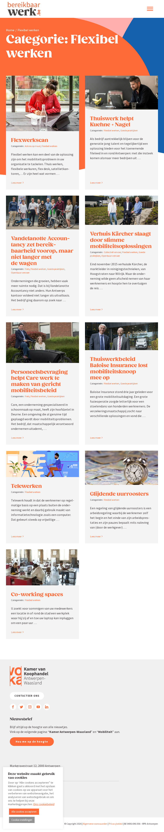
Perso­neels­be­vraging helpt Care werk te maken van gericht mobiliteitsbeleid (39, 381)
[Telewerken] (42, 464)
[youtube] (38, 707)
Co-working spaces (37, 594)
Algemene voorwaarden (95, 823)
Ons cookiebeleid (43, 804)
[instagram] (30, 707)
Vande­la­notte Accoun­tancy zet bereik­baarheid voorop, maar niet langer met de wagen (42, 250)
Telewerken (26, 486)
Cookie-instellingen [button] (21, 820)
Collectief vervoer (112, 252)
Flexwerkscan (29, 140)
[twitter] (21, 707)
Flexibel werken (49, 146)
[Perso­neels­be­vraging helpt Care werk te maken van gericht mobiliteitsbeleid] (42, 342)
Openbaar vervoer (20, 272)
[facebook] (13, 707)
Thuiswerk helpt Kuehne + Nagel (112, 121)
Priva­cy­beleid (116, 823)
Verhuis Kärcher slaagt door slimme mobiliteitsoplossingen (121, 240)
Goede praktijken (129, 130)
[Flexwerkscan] (42, 103)
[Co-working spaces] (42, 567)
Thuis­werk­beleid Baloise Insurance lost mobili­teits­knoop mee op (119, 368)
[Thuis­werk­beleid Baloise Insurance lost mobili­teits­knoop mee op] (121, 336)
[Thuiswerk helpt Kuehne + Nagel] (121, 93)
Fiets (27, 268)
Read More (16, 182)
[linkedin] (46, 707)
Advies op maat (33, 146)
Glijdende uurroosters (119, 494)
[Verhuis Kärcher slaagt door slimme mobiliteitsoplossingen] (121, 210)
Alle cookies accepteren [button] (24, 811)
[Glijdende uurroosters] (121, 468)
